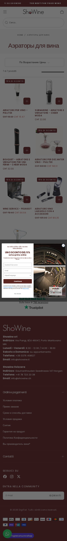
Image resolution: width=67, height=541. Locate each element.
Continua (17, 281)
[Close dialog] (63, 245)
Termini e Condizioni (8, 287)
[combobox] (17, 275)
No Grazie (17, 294)
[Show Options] (30, 275)
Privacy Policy (26, 288)
